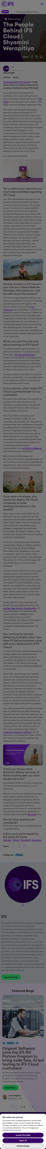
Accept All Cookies (23, 1135)
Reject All (23, 1140)
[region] (23, 1131)
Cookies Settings (23, 1146)
